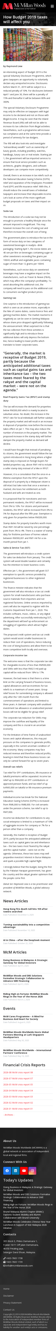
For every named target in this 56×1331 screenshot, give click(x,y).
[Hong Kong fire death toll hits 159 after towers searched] (28, 912)
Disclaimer (8, 1295)
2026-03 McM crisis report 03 (18, 1096)
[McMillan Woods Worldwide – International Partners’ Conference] (28, 1053)
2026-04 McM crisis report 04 (18, 1090)
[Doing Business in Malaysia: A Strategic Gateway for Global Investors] (28, 963)
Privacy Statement (12, 1302)
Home (6, 1288)
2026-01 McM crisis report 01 (18, 1108)
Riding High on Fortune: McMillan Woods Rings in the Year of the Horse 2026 (28, 1206)
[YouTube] (24, 1171)
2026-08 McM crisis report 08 (18, 1072)
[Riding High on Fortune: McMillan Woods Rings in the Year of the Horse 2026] (28, 997)
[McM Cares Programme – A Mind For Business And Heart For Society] (28, 1019)
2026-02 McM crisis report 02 (18, 1102)
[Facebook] (7, 1171)
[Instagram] (32, 1171)
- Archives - (8, 1114)
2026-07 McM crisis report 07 (18, 1078)
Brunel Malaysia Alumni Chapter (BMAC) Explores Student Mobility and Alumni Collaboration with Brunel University (23, 1214)
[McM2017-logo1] (24, 6)
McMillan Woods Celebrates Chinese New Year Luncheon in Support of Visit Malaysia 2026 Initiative (26, 1224)
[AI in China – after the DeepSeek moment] (28, 942)
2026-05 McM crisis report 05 (18, 1084)
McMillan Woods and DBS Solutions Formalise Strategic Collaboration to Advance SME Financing (26, 1197)
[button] (52, 6)
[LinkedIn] (15, 1171)
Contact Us (8, 1309)
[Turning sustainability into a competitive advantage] (28, 927)
